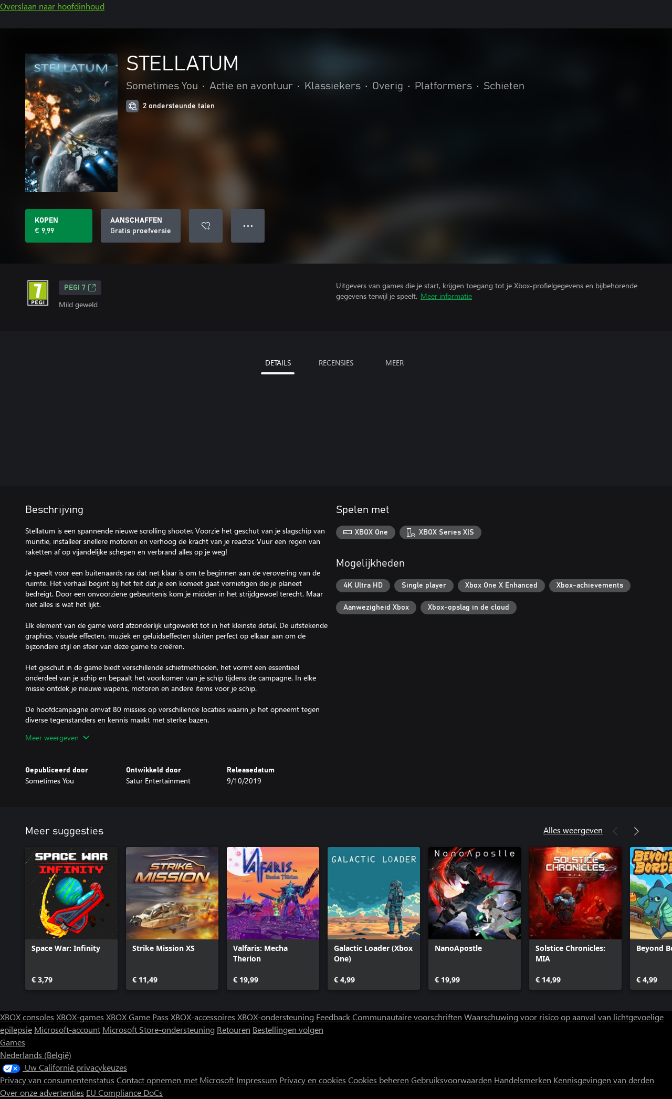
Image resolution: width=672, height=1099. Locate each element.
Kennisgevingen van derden (603, 1079)
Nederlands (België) (35, 1054)
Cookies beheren (379, 1079)
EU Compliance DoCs (124, 1092)
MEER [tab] (394, 363)
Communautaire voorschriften (407, 1016)
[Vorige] (615, 831)
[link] (71, 918)
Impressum (256, 1079)
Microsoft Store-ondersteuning (158, 1029)
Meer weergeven (52, 737)
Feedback (333, 1016)
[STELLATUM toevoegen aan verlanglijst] (206, 226)
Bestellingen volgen (288, 1029)
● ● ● (248, 225)
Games (12, 1042)
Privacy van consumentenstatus (57, 1079)
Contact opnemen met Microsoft (175, 1079)
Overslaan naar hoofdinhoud (52, 6)
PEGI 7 (75, 287)
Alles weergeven (573, 829)
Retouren (233, 1029)
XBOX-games (80, 1016)
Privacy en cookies (312, 1079)
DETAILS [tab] (278, 363)
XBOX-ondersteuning (275, 1016)
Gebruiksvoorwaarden (451, 1079)
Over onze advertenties (42, 1092)
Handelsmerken (522, 1079)
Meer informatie (446, 296)
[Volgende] (636, 831)
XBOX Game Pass (137, 1016)
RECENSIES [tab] (336, 363)
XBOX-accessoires (203, 1016)
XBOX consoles (27, 1016)
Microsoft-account (67, 1029)
